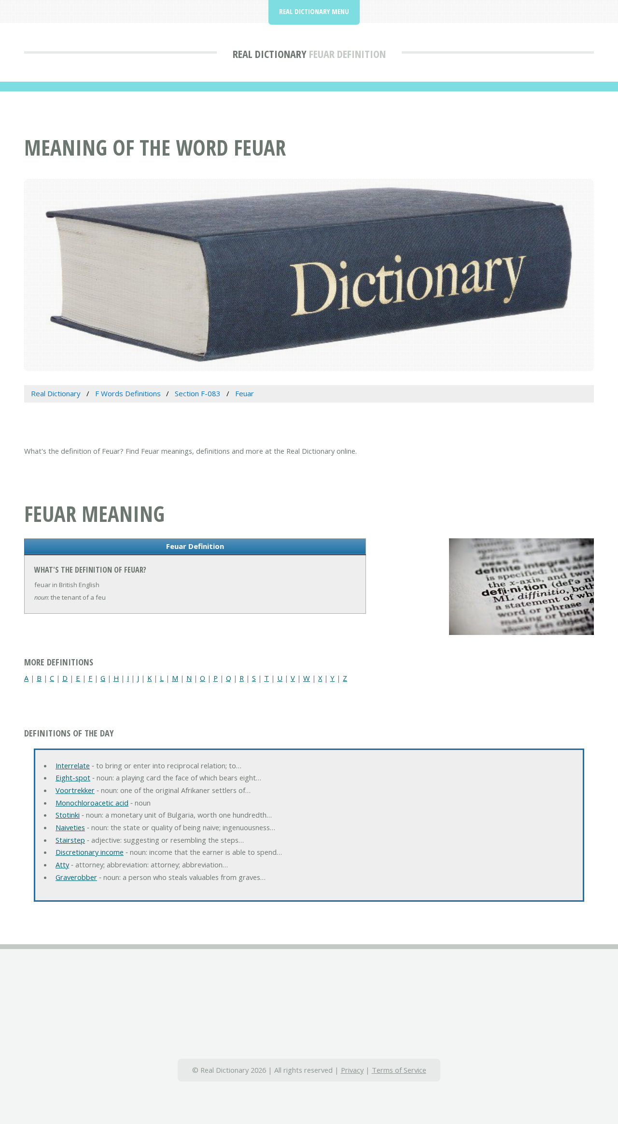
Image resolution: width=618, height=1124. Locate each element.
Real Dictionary (270, 53)
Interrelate (73, 765)
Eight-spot (73, 777)
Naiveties (70, 827)
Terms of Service (399, 1070)
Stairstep (70, 840)
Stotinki (68, 815)
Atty (62, 864)
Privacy (352, 1070)
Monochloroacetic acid (92, 802)
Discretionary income (90, 852)
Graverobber (76, 877)
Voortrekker (75, 790)
